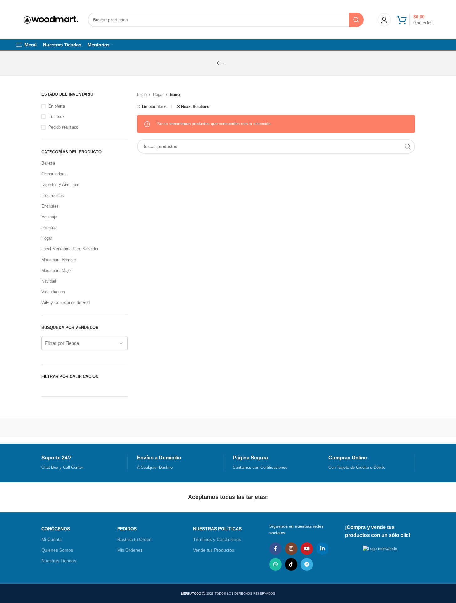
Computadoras (54, 174)
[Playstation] (111, 428)
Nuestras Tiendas (58, 560)
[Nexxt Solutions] (158, 428)
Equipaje (49, 216)
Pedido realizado (63, 127)
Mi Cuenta (51, 539)
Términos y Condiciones (217, 539)
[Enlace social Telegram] (307, 564)
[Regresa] (220, 63)
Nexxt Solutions (195, 106)
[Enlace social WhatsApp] (275, 564)
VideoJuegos (53, 291)
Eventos (48, 227)
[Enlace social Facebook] (275, 548)
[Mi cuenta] (384, 19)
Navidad (48, 281)
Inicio (142, 94)
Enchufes (50, 206)
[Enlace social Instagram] (291, 548)
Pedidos (127, 528)
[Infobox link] (84, 463)
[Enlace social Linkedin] (322, 548)
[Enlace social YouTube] (307, 548)
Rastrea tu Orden (134, 539)
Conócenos (55, 528)
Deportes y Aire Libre (60, 184)
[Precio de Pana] (64, 428)
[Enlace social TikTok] (291, 564)
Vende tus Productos (213, 550)
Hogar (46, 238)
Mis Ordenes (130, 550)
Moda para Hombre (58, 259)
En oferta (56, 106)
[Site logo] (51, 19)
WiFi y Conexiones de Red (65, 302)
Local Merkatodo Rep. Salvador (69, 248)
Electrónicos (52, 195)
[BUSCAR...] (356, 20)
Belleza (48, 163)
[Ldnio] (204, 428)
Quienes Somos (57, 550)
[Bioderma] (251, 428)
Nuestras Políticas (217, 528)
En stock (56, 116)
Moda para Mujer (56, 270)
